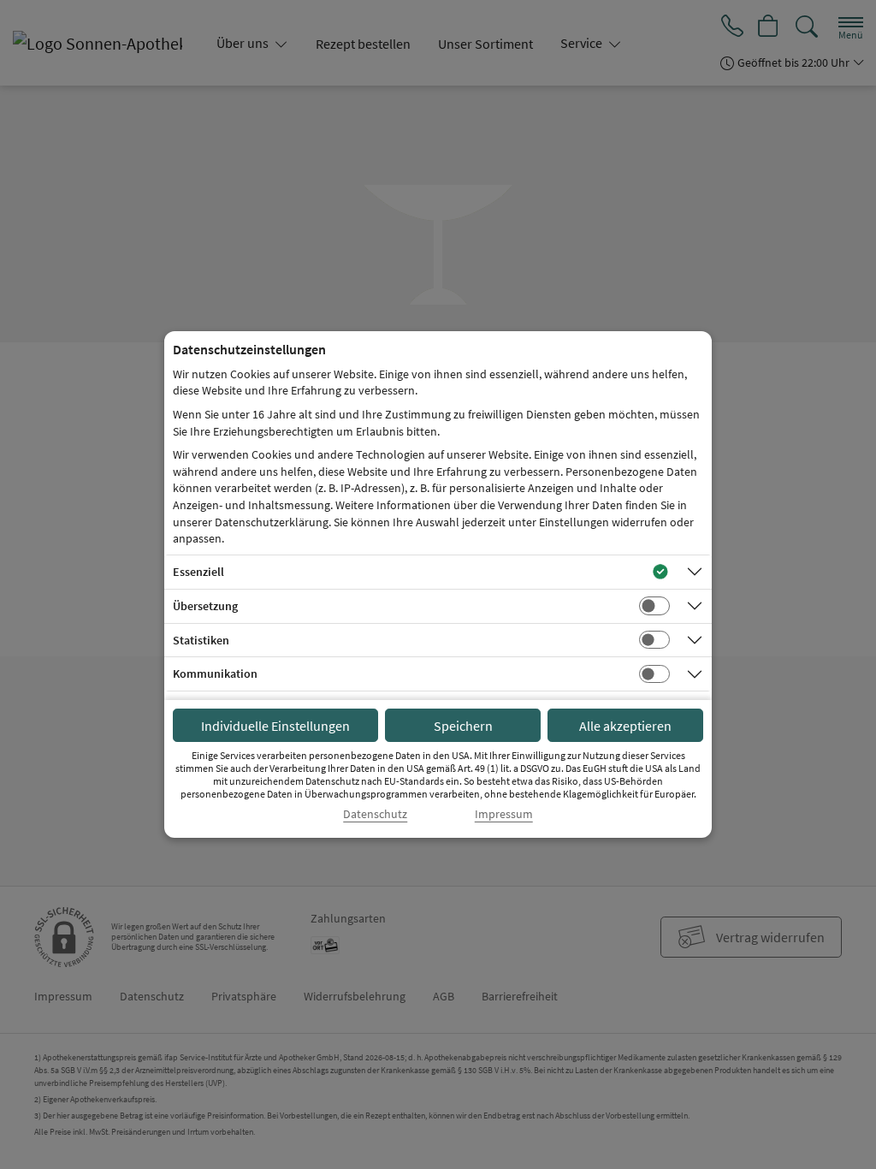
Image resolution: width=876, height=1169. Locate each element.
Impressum (504, 814)
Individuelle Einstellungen (275, 725)
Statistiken (201, 640)
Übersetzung (205, 606)
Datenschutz (375, 814)
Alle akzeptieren (625, 725)
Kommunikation (215, 673)
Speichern (463, 725)
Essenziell (198, 571)
